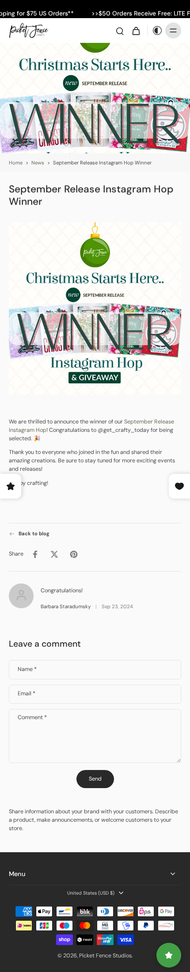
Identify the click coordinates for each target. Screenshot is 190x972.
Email (26, 694)
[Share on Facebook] (35, 554)
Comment (32, 717)
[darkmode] (155, 30)
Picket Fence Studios (105, 955)
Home (16, 163)
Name (27, 669)
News (37, 163)
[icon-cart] (135, 30)
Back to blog (34, 533)
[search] (119, 30)
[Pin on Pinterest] (74, 554)
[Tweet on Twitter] (54, 554)
